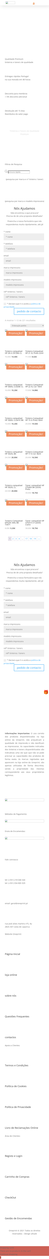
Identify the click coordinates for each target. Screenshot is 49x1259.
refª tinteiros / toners (13, 291)
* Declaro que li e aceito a (22, 305)
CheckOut (10, 1197)
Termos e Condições (16, 1065)
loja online (11, 974)
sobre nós (10, 995)
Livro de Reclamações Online (21, 1127)
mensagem (10, 32)
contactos (10, 1037)
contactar (29, 32)
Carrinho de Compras (17, 1176)
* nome (7, 231)
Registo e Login (13, 1156)
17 (26, 538)
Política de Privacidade (18, 1107)
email (6, 255)
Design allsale (30, 1233)
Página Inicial (12, 954)
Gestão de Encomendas (18, 1218)
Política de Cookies (16, 1086)
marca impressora (12, 267)
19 (35, 538)
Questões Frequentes (17, 1016)
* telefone (8, 243)
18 (31, 538)
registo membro (24, 717)
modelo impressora (12, 279)
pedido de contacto (29, 311)
